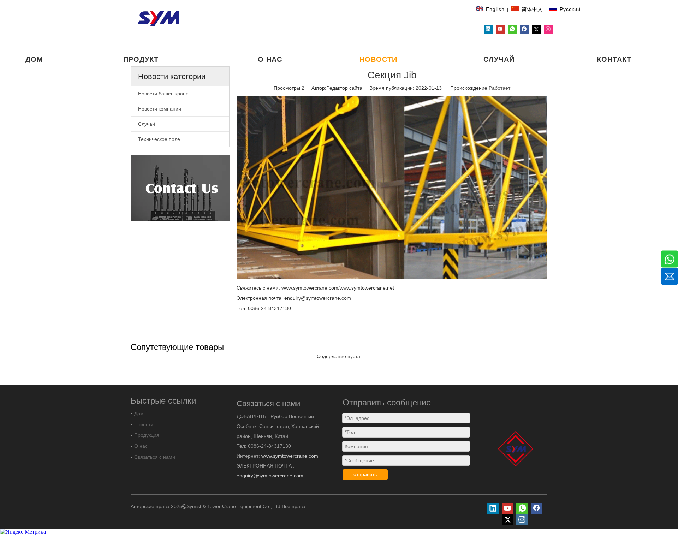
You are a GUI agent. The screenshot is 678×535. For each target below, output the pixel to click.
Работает (499, 88)
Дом (139, 413)
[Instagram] (548, 29)
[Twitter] (536, 29)
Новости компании (159, 109)
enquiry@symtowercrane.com (270, 475)
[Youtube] (500, 29)
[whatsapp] (512, 29)
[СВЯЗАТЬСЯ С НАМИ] (180, 188)
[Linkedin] (488, 29)
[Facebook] (524, 29)
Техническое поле (159, 139)
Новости (143, 424)
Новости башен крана (163, 93)
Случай (146, 124)
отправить (365, 474)
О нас (141, 446)
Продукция (146, 435)
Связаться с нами (154, 457)
